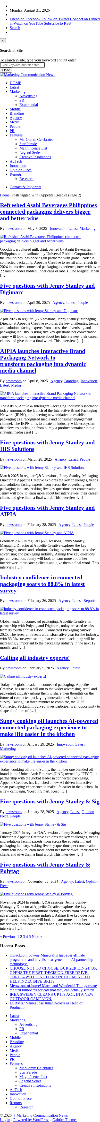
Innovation (18, 166)
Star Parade (28, 144)
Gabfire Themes (64, 1120)
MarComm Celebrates (36, 139)
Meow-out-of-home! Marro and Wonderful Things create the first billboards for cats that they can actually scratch (53, 988)
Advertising (28, 96)
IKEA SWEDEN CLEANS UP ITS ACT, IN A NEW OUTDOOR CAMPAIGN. (51, 996)
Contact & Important (25, 187)
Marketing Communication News (41, 1115)
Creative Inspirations (35, 157)
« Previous (8, 937)
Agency (16, 118)
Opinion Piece (21, 170)
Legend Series (30, 152)
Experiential (28, 105)
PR (21, 100)
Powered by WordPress (31, 1120)
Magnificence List (33, 148)
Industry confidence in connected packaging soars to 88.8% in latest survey (42, 584)
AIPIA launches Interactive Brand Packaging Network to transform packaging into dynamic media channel (43, 361)
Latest (14, 87)
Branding (17, 113)
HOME (15, 83)
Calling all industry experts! (35, 658)
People (15, 126)
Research (26, 179)
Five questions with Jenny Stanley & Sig (50, 801)
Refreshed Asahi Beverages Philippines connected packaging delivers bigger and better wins (48, 211)
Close (6, 70)
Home (4, 195)
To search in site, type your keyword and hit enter (38, 60)
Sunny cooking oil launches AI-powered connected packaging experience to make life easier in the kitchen (49, 727)
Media (14, 122)
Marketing (17, 92)
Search (15, 28)
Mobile (15, 109)
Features (16, 135)
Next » (37, 937)
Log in (5, 1120)
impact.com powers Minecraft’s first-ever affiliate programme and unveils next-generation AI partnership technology (51, 959)
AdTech (16, 161)
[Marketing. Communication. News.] (27, 75)
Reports (16, 174)
